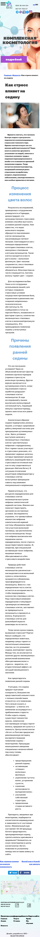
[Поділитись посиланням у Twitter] (13, 874)
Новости (4, 926)
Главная (4, 919)
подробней (14, 59)
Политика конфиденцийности (14, 916)
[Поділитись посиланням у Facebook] (25, 874)
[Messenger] (24, 12)
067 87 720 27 (21, 9)
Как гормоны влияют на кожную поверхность (9, 864)
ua (34, 4)
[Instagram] (30, 12)
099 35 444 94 (22, 5)
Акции (3, 921)
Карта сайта (33, 916)
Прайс (28, 919)
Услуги (16, 919)
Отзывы (16, 921)
